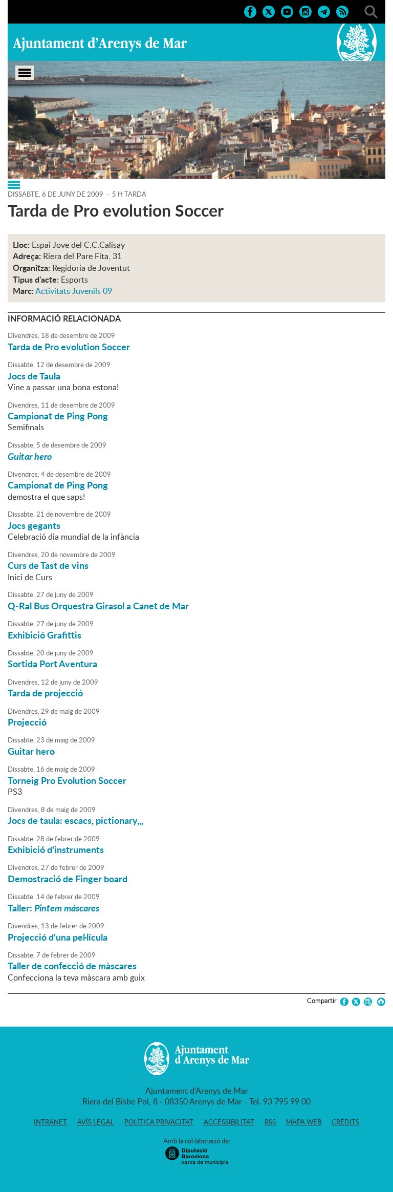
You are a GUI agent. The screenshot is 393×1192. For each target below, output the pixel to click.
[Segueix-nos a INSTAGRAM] (305, 10)
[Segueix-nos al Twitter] (268, 10)
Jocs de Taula (34, 375)
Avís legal (95, 1121)
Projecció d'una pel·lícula (57, 937)
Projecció (27, 722)
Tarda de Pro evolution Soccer (69, 346)
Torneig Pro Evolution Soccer (67, 780)
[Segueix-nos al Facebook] (250, 10)
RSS (270, 1121)
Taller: (53, 907)
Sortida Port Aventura (52, 663)
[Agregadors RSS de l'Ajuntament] (342, 10)
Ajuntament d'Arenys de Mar (100, 44)
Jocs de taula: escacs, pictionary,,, (75, 820)
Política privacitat (158, 1121)
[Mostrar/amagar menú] (24, 73)
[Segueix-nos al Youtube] (287, 10)
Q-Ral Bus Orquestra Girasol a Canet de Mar (98, 605)
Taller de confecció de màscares (72, 965)
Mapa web (303, 1121)
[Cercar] (371, 10)
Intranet (50, 1121)
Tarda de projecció (45, 692)
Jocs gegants (34, 525)
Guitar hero (31, 751)
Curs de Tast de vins (48, 565)
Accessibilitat (229, 1121)
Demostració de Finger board (67, 878)
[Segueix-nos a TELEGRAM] (324, 10)
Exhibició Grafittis (44, 635)
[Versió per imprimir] (379, 1001)
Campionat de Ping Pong (58, 415)
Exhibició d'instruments (56, 849)
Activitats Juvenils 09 (73, 290)
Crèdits (345, 1121)
